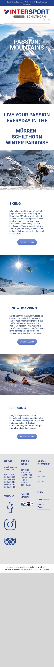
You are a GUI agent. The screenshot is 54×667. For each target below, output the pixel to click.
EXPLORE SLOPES (27, 242)
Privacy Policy (40, 505)
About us (41, 476)
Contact (40, 481)
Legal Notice (42, 499)
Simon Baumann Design (39, 569)
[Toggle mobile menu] (49, 19)
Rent (39, 471)
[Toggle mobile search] (44, 19)
